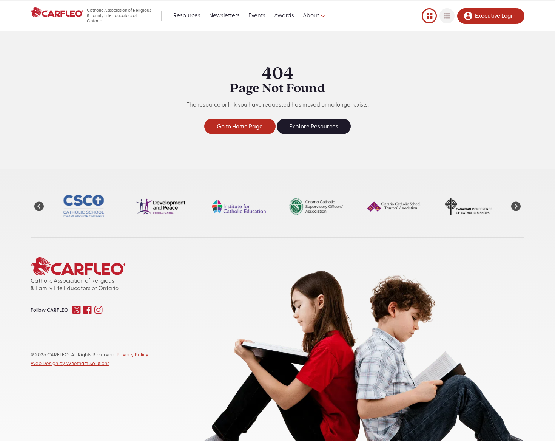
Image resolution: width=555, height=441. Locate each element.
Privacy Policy (132, 355)
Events (256, 16)
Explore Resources (313, 127)
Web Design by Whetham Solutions (70, 363)
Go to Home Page (240, 127)
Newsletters (224, 16)
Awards (284, 16)
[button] (39, 206)
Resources (186, 16)
